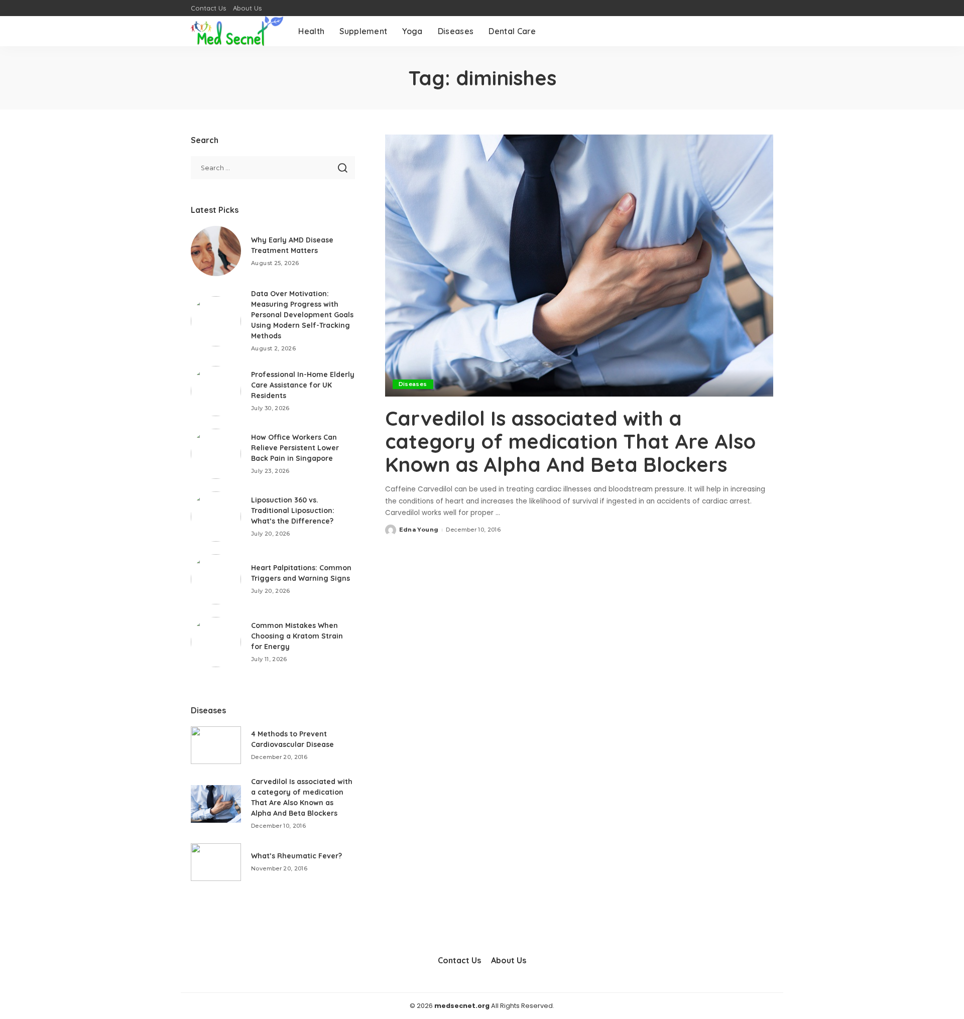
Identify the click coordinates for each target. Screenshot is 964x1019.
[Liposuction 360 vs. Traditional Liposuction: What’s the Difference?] (216, 516)
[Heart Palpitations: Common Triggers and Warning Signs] (216, 579)
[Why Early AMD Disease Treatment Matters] (216, 251)
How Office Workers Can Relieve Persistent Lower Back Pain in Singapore (295, 448)
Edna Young (418, 529)
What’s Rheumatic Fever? (296, 855)
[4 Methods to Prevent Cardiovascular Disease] (216, 745)
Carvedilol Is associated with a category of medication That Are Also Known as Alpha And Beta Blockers (570, 441)
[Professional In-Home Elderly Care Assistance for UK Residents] (216, 391)
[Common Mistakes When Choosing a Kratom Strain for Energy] (216, 642)
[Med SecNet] (237, 31)
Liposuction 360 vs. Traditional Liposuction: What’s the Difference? (292, 510)
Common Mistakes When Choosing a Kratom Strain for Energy (297, 636)
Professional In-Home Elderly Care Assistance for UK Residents (302, 385)
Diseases (413, 384)
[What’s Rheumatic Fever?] (216, 862)
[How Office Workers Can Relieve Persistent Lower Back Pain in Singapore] (216, 454)
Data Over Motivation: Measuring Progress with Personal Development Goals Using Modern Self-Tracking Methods (302, 314)
